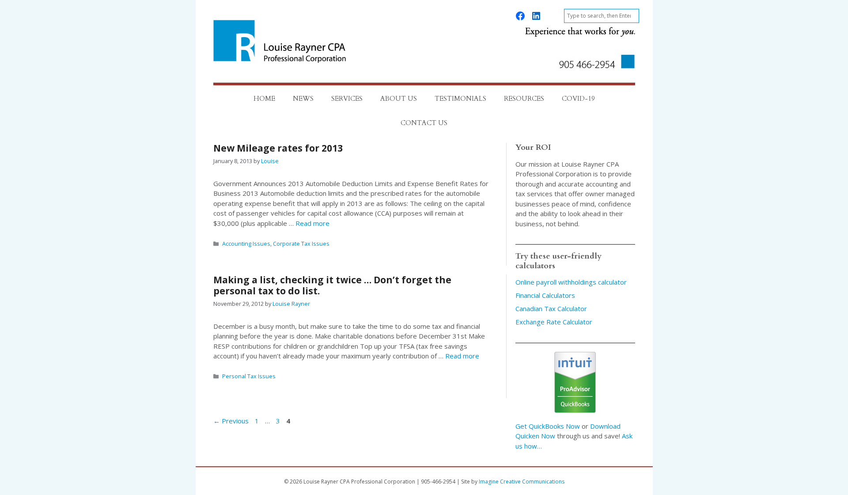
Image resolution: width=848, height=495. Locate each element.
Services (347, 98)
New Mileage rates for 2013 (278, 148)
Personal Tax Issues (249, 376)
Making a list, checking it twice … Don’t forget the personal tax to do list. (332, 285)
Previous (231, 420)
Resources (524, 98)
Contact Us (424, 122)
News (303, 98)
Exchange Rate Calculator (553, 321)
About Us (398, 98)
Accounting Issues (246, 244)
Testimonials (460, 98)
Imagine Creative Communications (521, 481)
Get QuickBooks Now (547, 426)
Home (264, 98)
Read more (312, 223)
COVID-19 (578, 98)
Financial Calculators (545, 295)
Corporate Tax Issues (301, 244)
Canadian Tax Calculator (551, 308)
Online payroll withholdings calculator (571, 282)
